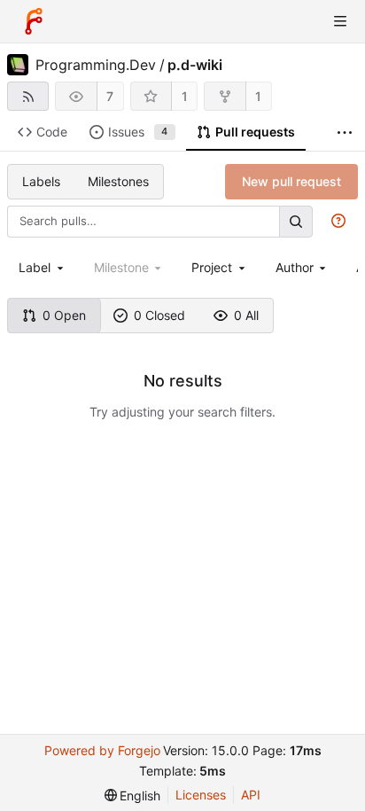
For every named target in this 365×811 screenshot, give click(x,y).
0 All (246, 315)
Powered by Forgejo (102, 750)
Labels (41, 181)
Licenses (200, 794)
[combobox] (42, 267)
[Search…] (296, 221)
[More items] (344, 132)
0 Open (64, 315)
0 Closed (159, 315)
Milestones (118, 181)
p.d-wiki (194, 65)
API (250, 794)
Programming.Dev (95, 65)
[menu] (133, 795)
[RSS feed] (28, 96)
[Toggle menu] (340, 21)
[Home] (33, 21)
